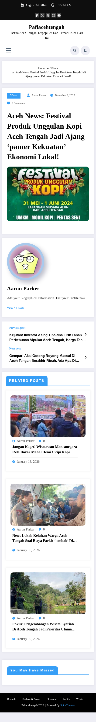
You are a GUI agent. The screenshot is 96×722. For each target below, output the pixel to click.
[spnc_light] (85, 50)
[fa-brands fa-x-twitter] (42, 15)
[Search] (74, 50)
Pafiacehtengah (47, 27)
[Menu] (8, 50)
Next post (15, 348)
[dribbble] (48, 15)
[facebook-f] (37, 15)
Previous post (17, 327)
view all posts (15, 308)
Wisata (13, 95)
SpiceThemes (67, 705)
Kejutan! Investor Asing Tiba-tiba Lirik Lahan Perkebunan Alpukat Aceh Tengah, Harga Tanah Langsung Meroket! (47, 337)
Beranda (11, 699)
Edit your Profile (67, 298)
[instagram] (53, 15)
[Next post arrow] (86, 357)
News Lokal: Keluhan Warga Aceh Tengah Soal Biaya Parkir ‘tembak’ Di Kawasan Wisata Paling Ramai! (42, 539)
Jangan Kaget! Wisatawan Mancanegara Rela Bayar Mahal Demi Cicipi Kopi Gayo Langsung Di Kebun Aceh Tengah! (44, 450)
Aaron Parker (39, 95)
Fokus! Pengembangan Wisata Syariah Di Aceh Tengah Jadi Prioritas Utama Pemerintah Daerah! (43, 627)
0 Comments (18, 103)
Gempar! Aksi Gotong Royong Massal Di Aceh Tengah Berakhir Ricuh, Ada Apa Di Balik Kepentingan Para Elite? (42, 358)
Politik (66, 699)
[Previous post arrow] (86, 334)
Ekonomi (52, 699)
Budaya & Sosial (31, 699)
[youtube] (59, 15)
